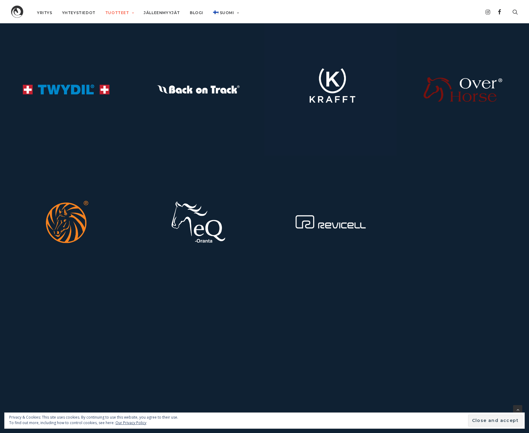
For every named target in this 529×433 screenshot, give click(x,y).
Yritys (44, 12)
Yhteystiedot (79, 12)
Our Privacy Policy (130, 422)
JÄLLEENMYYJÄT (162, 12)
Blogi (196, 12)
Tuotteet (117, 12)
